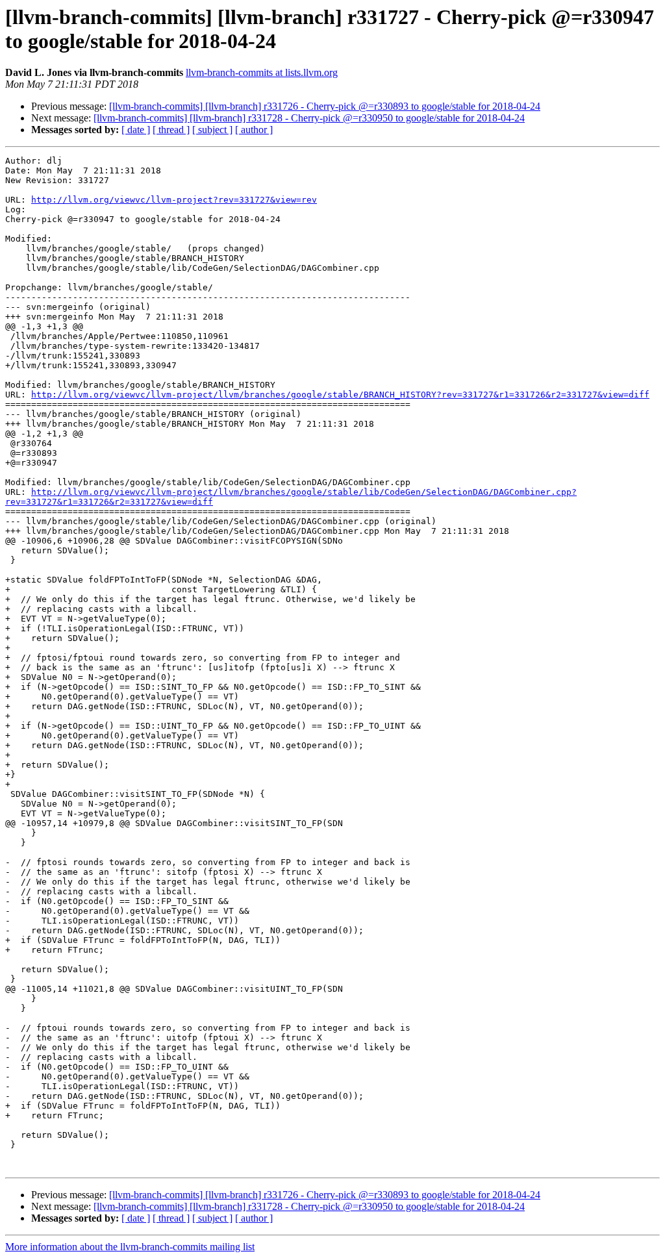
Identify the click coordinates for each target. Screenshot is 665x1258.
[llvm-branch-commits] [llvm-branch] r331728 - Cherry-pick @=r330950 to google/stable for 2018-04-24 (309, 117)
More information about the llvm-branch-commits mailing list (130, 1246)
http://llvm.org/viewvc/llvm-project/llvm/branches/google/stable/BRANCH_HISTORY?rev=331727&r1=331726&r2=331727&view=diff (340, 394)
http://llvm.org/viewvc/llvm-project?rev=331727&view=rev (174, 200)
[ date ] (135, 129)
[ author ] (254, 129)
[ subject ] (212, 129)
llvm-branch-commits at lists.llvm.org (262, 72)
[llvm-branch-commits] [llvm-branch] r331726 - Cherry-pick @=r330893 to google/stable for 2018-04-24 (324, 106)
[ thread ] (171, 129)
